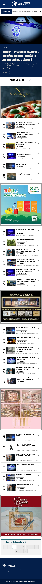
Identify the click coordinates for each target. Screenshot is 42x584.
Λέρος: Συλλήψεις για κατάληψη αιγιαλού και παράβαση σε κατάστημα (25, 271)
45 (16, 551)
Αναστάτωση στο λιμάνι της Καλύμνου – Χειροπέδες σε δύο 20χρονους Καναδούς (25, 124)
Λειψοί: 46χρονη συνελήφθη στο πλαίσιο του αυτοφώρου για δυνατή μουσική (26, 175)
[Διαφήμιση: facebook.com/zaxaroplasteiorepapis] (21, 409)
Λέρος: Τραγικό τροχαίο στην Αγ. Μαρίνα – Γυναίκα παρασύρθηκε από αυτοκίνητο (26, 339)
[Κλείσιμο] (40, 11)
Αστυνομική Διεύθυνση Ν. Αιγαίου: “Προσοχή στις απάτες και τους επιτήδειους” (26, 476)
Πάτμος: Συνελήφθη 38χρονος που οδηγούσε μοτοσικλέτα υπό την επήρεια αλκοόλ (20, 56)
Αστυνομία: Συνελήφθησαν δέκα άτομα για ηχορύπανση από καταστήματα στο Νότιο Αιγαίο (26, 379)
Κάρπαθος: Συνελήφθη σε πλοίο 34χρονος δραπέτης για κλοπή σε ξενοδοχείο (25, 251)
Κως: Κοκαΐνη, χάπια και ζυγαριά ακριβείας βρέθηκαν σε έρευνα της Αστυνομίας (25, 231)
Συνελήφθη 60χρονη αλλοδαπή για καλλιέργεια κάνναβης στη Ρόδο (26, 241)
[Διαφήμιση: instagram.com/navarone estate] (21, 102)
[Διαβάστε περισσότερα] (38, 123)
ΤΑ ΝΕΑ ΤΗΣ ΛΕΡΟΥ (22, 136)
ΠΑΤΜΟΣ (19, 438)
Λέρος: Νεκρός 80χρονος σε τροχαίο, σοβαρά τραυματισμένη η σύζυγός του (26, 446)
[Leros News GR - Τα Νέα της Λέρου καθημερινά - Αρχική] (21, 3)
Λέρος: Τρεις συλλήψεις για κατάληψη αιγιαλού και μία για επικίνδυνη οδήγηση (25, 154)
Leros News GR (14, 581)
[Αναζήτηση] (38, 3)
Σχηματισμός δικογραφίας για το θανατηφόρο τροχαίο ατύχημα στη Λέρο (25, 329)
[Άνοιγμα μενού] (4, 3)
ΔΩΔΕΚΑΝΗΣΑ (20, 126)
